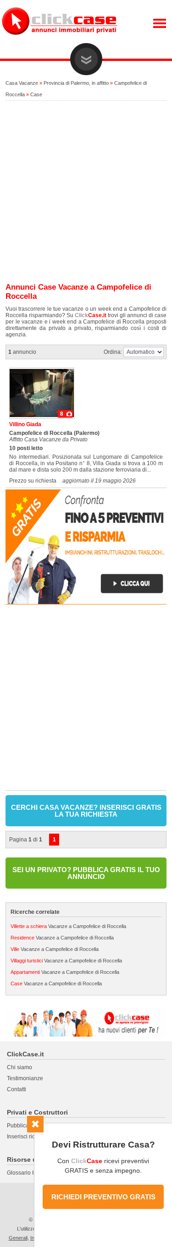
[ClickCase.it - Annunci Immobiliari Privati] (59, 41)
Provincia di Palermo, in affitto (76, 83)
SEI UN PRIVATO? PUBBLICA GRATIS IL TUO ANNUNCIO (86, 873)
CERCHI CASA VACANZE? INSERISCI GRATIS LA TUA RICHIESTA (86, 810)
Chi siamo (19, 1067)
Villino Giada (25, 424)
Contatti (16, 1089)
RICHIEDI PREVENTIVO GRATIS (103, 1197)
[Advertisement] (86, 192)
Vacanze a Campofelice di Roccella (68, 926)
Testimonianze (25, 1078)
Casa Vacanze (22, 83)
